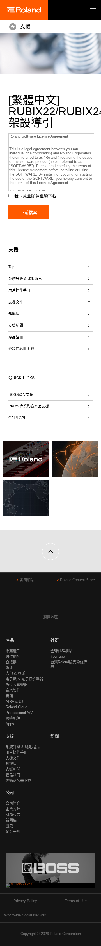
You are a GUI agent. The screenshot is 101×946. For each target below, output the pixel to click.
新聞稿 (11, 820)
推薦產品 (13, 651)
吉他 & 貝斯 (15, 673)
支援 (25, 27)
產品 (10, 640)
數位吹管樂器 (16, 684)
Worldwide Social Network (25, 915)
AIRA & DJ (14, 701)
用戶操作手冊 (19, 290)
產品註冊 (15, 337)
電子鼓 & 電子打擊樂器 (24, 679)
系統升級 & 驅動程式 (25, 279)
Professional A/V (19, 713)
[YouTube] (50, 601)
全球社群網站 (61, 651)
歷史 (9, 826)
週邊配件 (13, 718)
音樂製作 (13, 690)
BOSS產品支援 (20, 394)
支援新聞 (15, 325)
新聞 (54, 736)
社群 (54, 640)
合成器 (11, 662)
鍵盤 (9, 668)
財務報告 (13, 814)
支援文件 (13, 758)
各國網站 (27, 580)
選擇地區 (50, 617)
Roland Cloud (16, 707)
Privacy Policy (25, 901)
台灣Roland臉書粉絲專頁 (68, 664)
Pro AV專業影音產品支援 (28, 406)
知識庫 (13, 313)
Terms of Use (76, 901)
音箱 (9, 696)
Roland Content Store (77, 580)
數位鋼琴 (13, 656)
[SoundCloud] (61, 601)
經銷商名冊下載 (21, 349)
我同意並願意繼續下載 (35, 196)
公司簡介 (13, 803)
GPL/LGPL (17, 418)
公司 (10, 792)
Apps (10, 724)
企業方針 (13, 809)
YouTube (57, 656)
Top (11, 267)
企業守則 (13, 831)
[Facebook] (39, 601)
